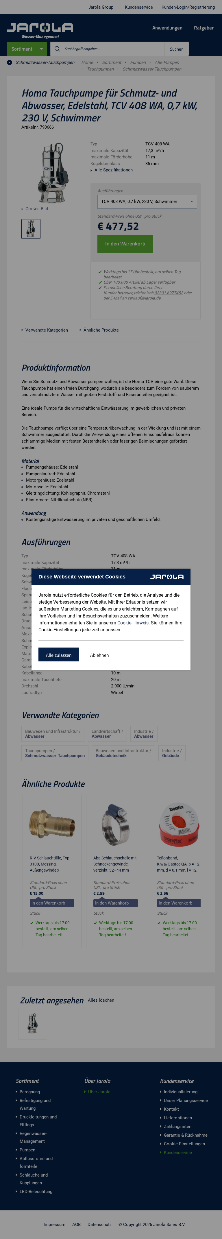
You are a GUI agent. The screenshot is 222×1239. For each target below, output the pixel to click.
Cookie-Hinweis (133, 623)
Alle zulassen (59, 655)
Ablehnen (99, 655)
